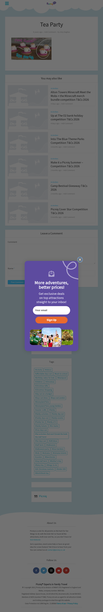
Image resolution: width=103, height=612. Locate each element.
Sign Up (51, 320)
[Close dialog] (80, 259)
